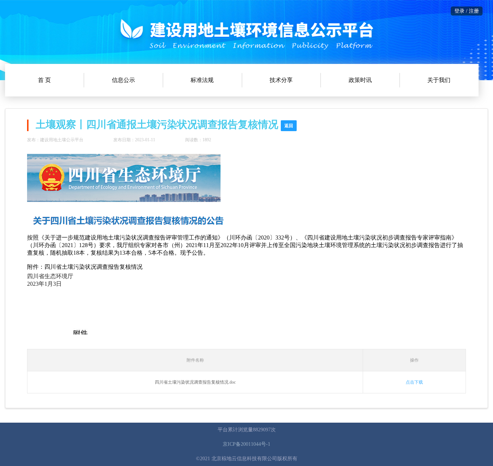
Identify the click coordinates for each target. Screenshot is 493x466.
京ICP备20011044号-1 (246, 444)
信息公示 (123, 80)
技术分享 (281, 80)
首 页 (44, 80)
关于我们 (438, 80)
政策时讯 (360, 80)
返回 (288, 125)
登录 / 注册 (466, 11)
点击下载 (414, 382)
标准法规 (202, 80)
